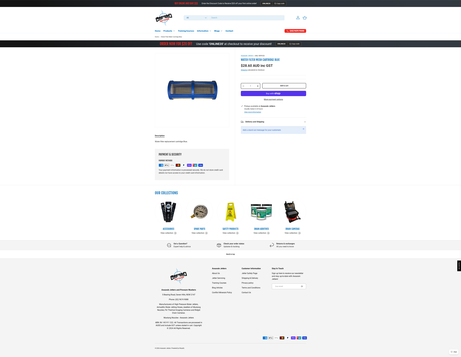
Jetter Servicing (218, 278)
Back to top (230, 254)
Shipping (244, 70)
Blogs (217, 31)
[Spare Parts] (199, 211)
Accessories (168, 228)
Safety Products (230, 228)
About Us (216, 273)
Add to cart (284, 86)
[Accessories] (168, 211)
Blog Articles (217, 288)
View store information (252, 112)
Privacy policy (247, 283)
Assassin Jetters (247, 56)
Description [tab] (160, 136)
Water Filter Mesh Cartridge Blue (171, 37)
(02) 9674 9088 (181, 299)
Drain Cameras (292, 228)
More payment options (273, 99)
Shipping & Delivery (250, 278)
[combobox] (234, 17)
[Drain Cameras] (292, 211)
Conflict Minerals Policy (222, 292)
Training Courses (186, 31)
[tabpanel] (192, 141)
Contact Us (246, 292)
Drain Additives (261, 228)
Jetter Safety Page (249, 273)
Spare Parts (199, 228)
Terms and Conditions (251, 288)
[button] (304, 17)
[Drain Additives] (261, 211)
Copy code (280, 3)
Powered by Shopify (177, 348)
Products (167, 31)
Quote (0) (459, 265)
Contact (229, 31)
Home (158, 31)
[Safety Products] (230, 211)
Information (202, 31)
